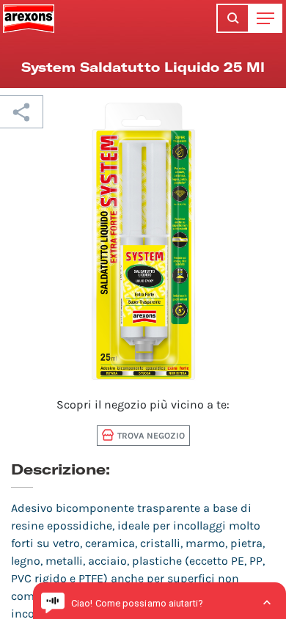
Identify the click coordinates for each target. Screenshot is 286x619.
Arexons (28, 18)
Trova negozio (151, 436)
